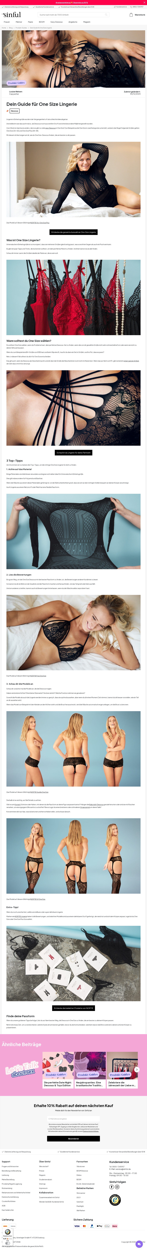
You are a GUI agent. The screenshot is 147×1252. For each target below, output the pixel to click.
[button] (144, 2)
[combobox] (71, 14)
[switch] (7, 1243)
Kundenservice (121, 7)
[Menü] (11, 1229)
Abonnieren (73, 1138)
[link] (4, 28)
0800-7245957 (138, 7)
